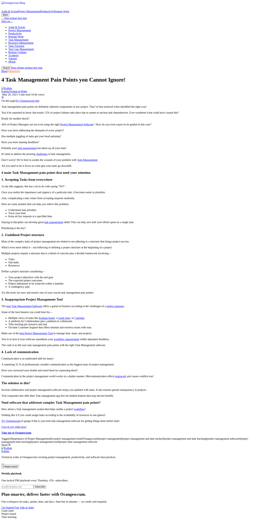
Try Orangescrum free (27, 100)
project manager (115, 306)
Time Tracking (16, 46)
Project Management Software (76, 124)
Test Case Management (21, 49)
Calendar (79, 318)
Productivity (47, 11)
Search (6, 68)
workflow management (66, 339)
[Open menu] (11, 22)
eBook (12, 61)
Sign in (8, 18)
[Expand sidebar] (2, 464)
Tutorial (12, 58)
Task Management (18, 39)
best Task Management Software (24, 306)
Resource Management (20, 42)
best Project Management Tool (36, 333)
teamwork (120, 376)
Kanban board (47, 318)
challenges (42, 154)
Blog (4, 71)
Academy (13, 55)
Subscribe (40, 486)
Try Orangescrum (11, 420)
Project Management (29, 11)
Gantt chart (64, 318)
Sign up (5, 21)
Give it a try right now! (14, 426)
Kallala (5, 451)
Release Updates (17, 52)
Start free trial (19, 18)
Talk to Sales (27, 507)
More (5, 15)
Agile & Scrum (9, 11)
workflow (79, 409)
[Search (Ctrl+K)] (2, 19)
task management (27, 148)
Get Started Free (10, 507)
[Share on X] (2, 97)
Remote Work (61, 11)
